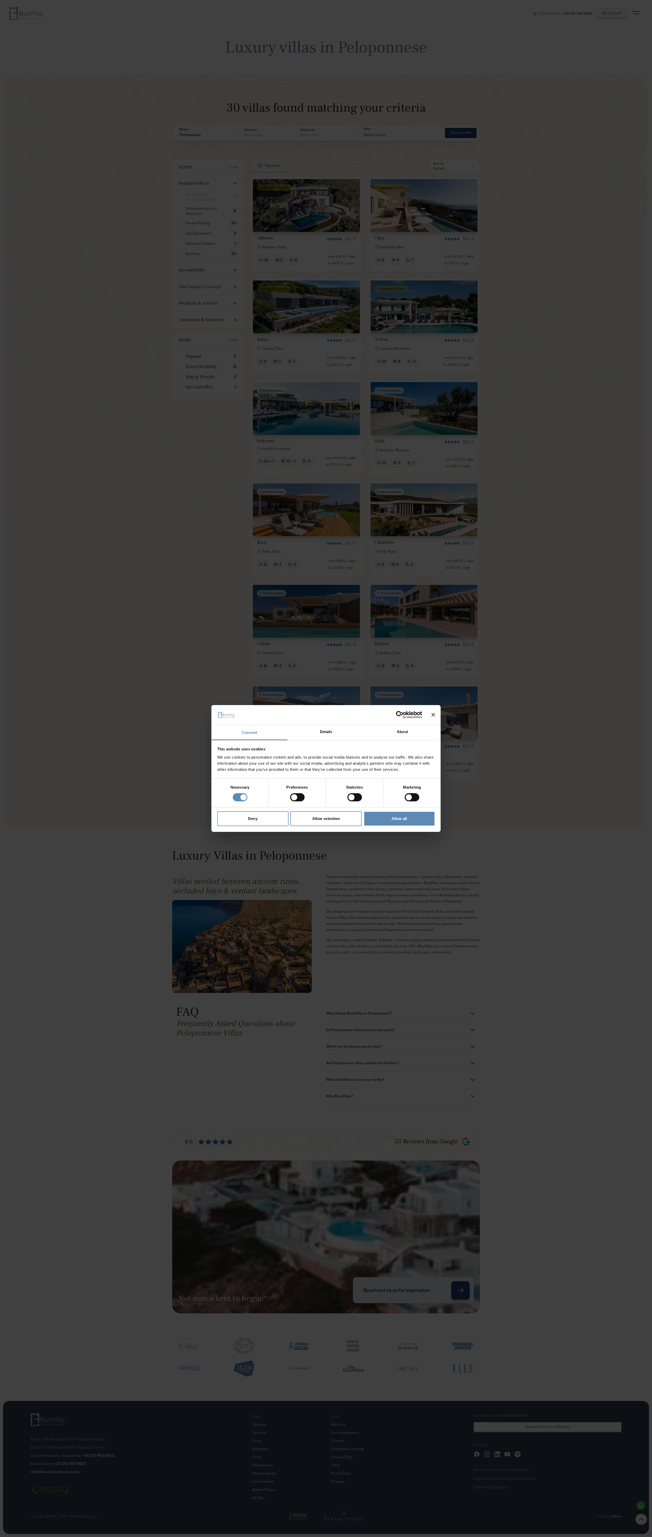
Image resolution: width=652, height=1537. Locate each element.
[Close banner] (433, 715)
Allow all (399, 818)
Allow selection (326, 818)
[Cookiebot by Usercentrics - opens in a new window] (399, 715)
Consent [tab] (249, 732)
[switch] (297, 797)
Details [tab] (326, 732)
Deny (252, 818)
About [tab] (402, 732)
